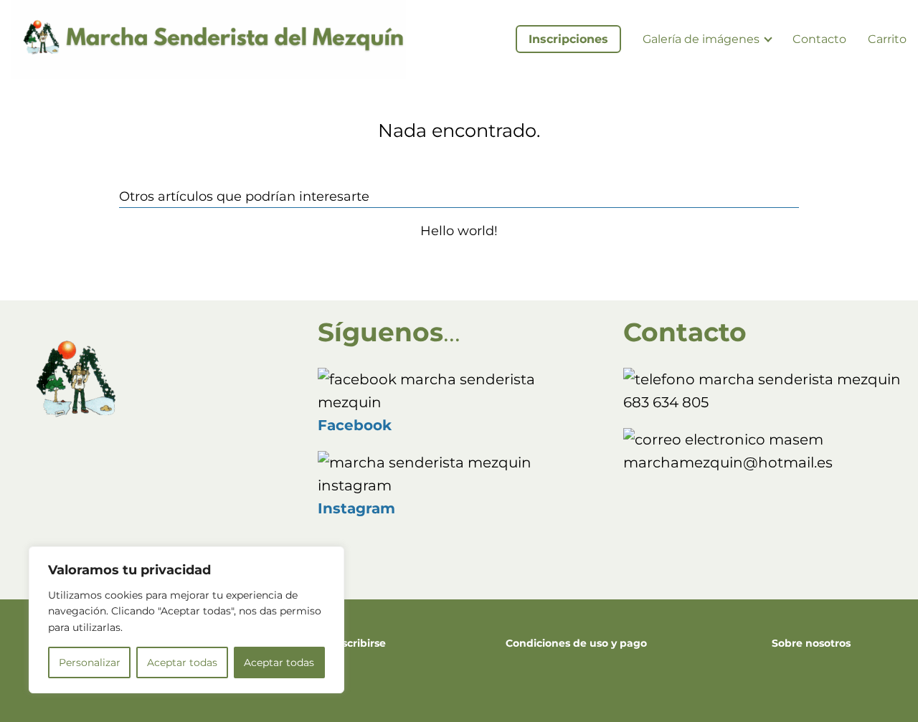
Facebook (355, 425)
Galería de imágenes (701, 39)
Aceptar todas (182, 662)
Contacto (819, 39)
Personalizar (89, 662)
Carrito (887, 39)
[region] (186, 619)
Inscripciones (568, 39)
